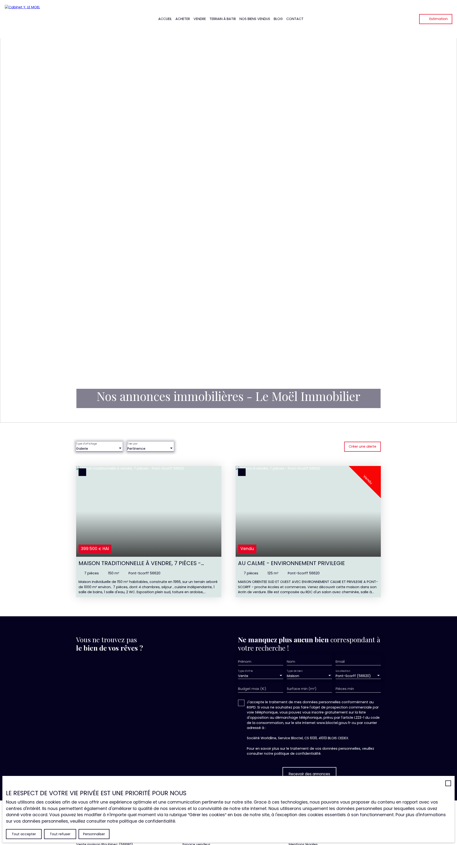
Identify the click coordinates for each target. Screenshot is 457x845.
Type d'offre (245, 671)
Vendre (200, 18)
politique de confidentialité (297, 753)
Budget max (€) (252, 689)
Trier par (132, 443)
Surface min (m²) (302, 689)
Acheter (182, 18)
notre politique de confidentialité (141, 821)
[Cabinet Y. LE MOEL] (31, 19)
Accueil (165, 18)
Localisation (343, 671)
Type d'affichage (86, 443)
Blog (278, 18)
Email (340, 661)
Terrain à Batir (222, 18)
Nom (291, 661)
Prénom (244, 661)
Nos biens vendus (254, 18)
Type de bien (295, 671)
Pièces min (345, 689)
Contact (294, 18)
